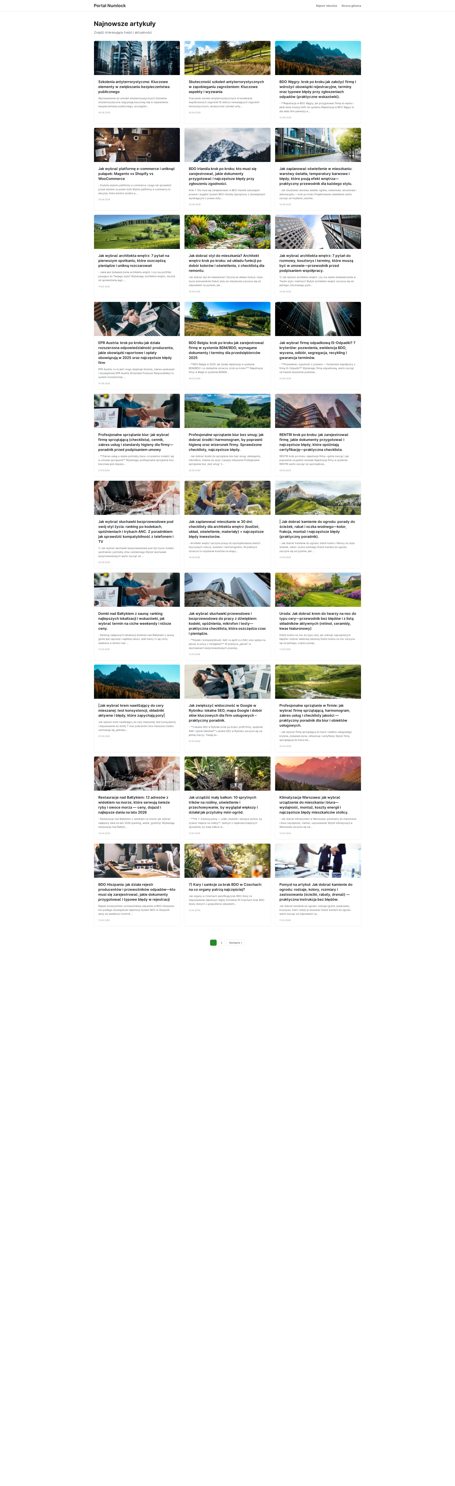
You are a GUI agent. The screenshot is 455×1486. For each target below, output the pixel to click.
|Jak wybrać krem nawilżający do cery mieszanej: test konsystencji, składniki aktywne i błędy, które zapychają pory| (131, 710)
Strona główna (351, 5)
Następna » (235, 942)
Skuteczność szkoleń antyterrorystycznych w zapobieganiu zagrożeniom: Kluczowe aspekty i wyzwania (226, 87)
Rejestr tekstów (326, 5)
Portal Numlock (110, 5)
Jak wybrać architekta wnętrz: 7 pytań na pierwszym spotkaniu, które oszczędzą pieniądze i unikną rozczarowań (133, 261)
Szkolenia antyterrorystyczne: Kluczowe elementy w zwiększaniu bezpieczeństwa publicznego (134, 87)
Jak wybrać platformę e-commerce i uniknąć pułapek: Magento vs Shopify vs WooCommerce (136, 174)
